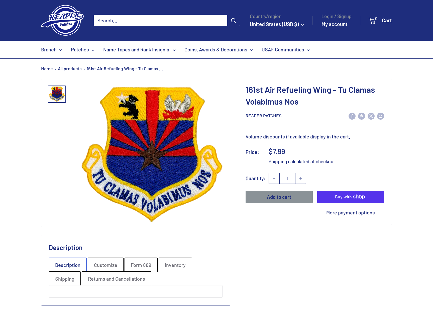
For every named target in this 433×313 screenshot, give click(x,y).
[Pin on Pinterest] (361, 115)
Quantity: (256, 178)
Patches (80, 49)
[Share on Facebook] (352, 115)
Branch (49, 49)
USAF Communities (283, 49)
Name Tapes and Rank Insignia (136, 49)
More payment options (350, 212)
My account (334, 24)
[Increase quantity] (300, 178)
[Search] (233, 20)
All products (70, 68)
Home (47, 68)
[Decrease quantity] (274, 178)
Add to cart (279, 197)
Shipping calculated (289, 161)
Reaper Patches (264, 115)
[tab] (68, 265)
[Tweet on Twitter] (371, 115)
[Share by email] (380, 115)
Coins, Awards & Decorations (215, 49)
